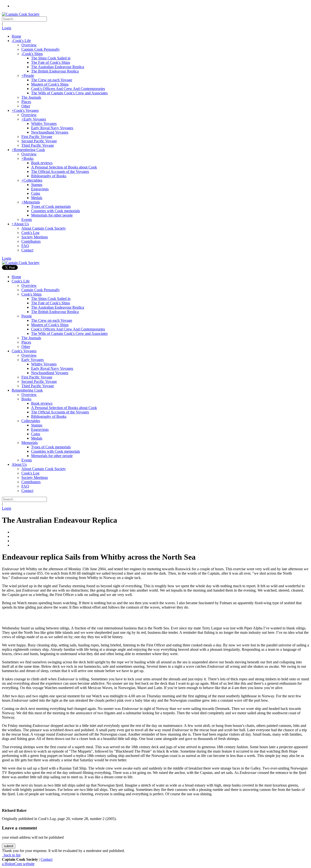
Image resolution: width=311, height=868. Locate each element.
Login (6, 28)
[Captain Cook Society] (21, 14)
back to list (11, 855)
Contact (46, 859)
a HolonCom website (18, 864)
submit (8, 846)
